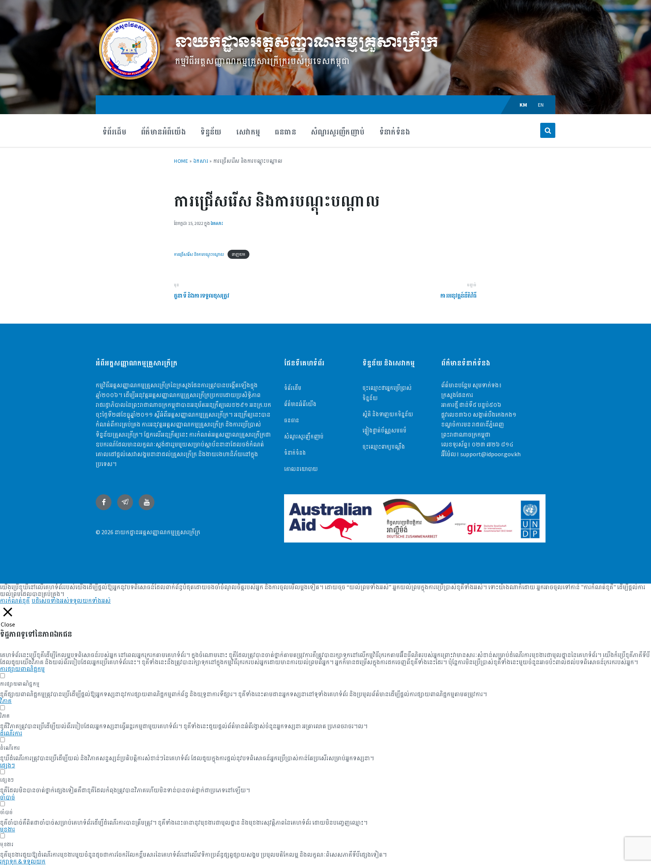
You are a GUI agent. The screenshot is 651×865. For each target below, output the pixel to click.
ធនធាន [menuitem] (285, 131)
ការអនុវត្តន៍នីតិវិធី (458, 295)
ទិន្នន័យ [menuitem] (211, 131)
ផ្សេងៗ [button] (7, 765)
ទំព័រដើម (292, 387)
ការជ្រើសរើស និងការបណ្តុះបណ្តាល (199, 254)
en (541, 104)
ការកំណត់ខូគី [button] (15, 600)
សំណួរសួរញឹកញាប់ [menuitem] (338, 131)
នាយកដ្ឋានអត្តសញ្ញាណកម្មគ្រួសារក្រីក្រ (306, 42)
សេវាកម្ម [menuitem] (248, 131)
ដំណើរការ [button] (11, 733)
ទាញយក (238, 254)
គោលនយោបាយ (301, 468)
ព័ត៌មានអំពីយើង (300, 404)
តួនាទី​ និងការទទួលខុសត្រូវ (201, 295)
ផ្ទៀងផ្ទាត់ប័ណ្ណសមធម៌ (384, 430)
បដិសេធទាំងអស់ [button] (50, 600)
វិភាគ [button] (6, 701)
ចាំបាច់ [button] (7, 797)
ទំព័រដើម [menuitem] (114, 131)
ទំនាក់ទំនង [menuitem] (394, 131)
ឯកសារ (200, 160)
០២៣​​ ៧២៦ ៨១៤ (492, 444)
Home (181, 160)
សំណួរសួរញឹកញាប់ (304, 436)
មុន (176, 284)
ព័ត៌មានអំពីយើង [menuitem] (163, 131)
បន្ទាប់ (471, 284)
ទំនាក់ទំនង (295, 452)
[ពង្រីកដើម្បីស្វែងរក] (547, 130)
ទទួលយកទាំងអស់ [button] (90, 600)
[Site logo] (130, 80)
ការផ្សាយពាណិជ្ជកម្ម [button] (22, 668)
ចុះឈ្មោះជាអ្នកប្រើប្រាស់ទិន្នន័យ (387, 393)
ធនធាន (291, 420)
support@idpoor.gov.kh (490, 454)
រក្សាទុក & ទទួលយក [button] (23, 861)
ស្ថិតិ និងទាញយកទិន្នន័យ (387, 414)
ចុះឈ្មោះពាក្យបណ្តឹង (383, 446)
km (523, 104)
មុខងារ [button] (7, 829)
